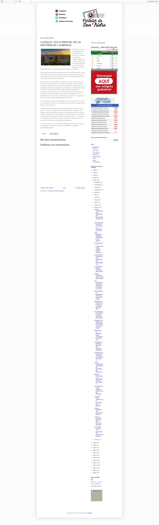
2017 (94, 452)
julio (96, 195)
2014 (94, 460)
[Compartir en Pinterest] (57, 134)
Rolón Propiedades (96, 161)
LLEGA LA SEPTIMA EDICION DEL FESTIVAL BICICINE (97, 420)
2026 (94, 170)
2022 (94, 180)
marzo (97, 205)
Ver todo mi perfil (96, 486)
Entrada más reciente (47, 187)
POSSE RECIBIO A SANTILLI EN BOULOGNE (98, 276)
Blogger (90, 513)
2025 (94, 172)
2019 (94, 447)
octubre (97, 187)
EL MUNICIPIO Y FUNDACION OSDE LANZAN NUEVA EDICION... (98, 247)
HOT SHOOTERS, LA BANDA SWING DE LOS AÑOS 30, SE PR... (98, 284)
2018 (94, 450)
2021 (94, 442)
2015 (94, 457)
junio (96, 197)
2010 (94, 470)
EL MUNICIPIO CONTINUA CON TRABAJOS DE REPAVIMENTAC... (98, 259)
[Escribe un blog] (52, 134)
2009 (94, 472)
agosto (97, 192)
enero (96, 439)
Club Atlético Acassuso (96, 153)
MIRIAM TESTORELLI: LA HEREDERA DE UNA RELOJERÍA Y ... (98, 379)
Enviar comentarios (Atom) (56, 191)
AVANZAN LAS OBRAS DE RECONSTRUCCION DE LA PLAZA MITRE (98, 324)
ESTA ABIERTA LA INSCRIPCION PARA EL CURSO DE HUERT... (98, 295)
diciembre (98, 182)
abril (96, 202)
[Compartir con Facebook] (56, 134)
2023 (94, 177)
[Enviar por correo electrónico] (50, 134)
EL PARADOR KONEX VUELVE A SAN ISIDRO (98, 269)
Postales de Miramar (96, 147)
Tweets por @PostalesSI (98, 43)
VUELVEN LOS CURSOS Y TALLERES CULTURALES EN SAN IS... (98, 356)
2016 (94, 455)
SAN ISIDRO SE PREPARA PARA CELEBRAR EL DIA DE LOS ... (98, 335)
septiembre (98, 190)
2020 (94, 445)
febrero (97, 207)
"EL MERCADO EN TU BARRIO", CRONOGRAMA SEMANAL (98, 390)
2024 (94, 175)
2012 (94, 465)
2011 (94, 468)
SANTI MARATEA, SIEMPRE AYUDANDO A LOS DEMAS (98, 236)
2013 (94, 462)
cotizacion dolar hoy (96, 490)
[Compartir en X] (54, 134)
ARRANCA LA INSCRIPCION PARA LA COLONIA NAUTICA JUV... (98, 305)
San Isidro (96, 150)
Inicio (64, 187)
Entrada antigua (80, 187)
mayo (96, 200)
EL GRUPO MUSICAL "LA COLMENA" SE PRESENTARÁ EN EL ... (98, 431)
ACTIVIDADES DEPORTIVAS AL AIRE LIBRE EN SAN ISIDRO (98, 315)
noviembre (98, 184)
